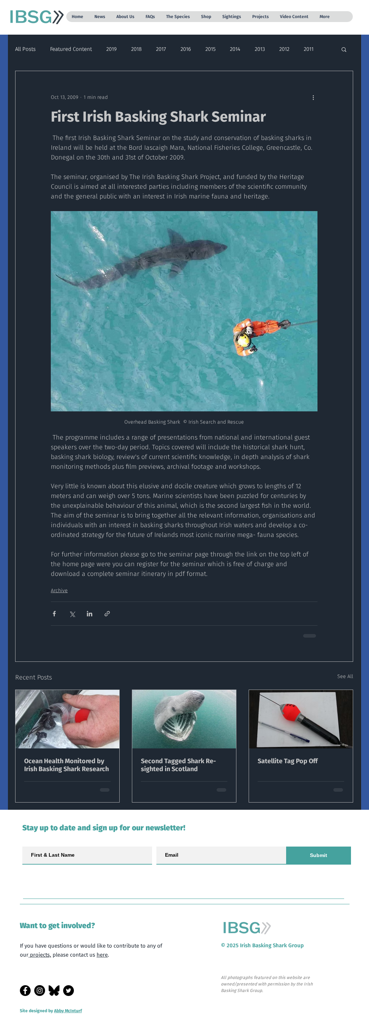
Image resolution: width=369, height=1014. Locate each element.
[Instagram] (39, 990)
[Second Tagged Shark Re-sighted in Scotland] (184, 719)
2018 (136, 49)
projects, (39, 955)
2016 (186, 49)
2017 (161, 49)
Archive (59, 590)
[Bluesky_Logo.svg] (54, 990)
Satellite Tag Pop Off (287, 761)
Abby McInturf (68, 1010)
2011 (309, 49)
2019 (111, 49)
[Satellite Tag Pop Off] (301, 719)
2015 (210, 49)
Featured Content (71, 49)
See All (345, 676)
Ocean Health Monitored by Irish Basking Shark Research (66, 765)
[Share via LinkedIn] (89, 613)
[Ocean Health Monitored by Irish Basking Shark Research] (67, 719)
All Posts (25, 49)
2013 (260, 49)
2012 (284, 49)
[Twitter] (68, 990)
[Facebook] (25, 990)
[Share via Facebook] (54, 613)
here (102, 955)
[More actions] (313, 97)
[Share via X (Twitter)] (71, 613)
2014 (235, 49)
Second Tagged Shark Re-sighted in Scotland (178, 765)
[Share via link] (107, 613)
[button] (100, 16)
